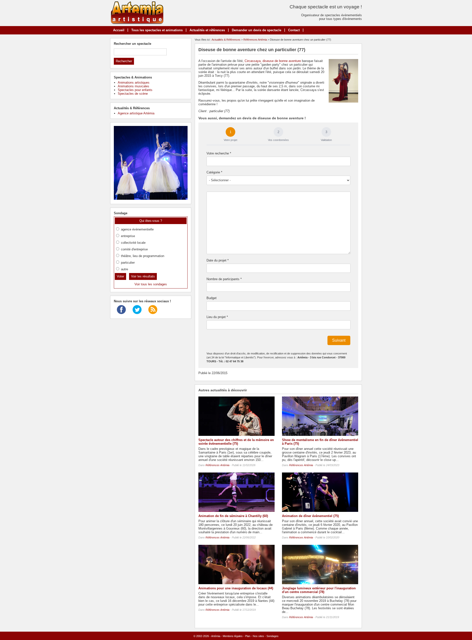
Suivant (338, 340)
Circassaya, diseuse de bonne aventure (273, 61)
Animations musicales (133, 86)
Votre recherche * (218, 153)
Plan (247, 636)
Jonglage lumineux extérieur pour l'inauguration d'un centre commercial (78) (319, 590)
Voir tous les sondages (150, 284)
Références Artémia (255, 39)
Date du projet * (217, 260)
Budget (211, 298)
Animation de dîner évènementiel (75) (310, 516)
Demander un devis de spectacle (256, 30)
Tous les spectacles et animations (157, 30)
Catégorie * (214, 172)
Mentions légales (233, 636)
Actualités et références (207, 30)
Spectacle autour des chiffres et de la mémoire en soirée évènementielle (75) (236, 441)
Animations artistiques (133, 82)
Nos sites (258, 636)
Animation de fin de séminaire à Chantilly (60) (233, 516)
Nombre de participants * (224, 279)
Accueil (118, 30)
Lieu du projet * (217, 317)
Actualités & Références (226, 39)
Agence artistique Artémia (136, 113)
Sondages (272, 636)
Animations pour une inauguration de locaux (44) (235, 588)
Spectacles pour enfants (135, 90)
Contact (294, 30)
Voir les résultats (143, 276)
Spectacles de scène (133, 93)
